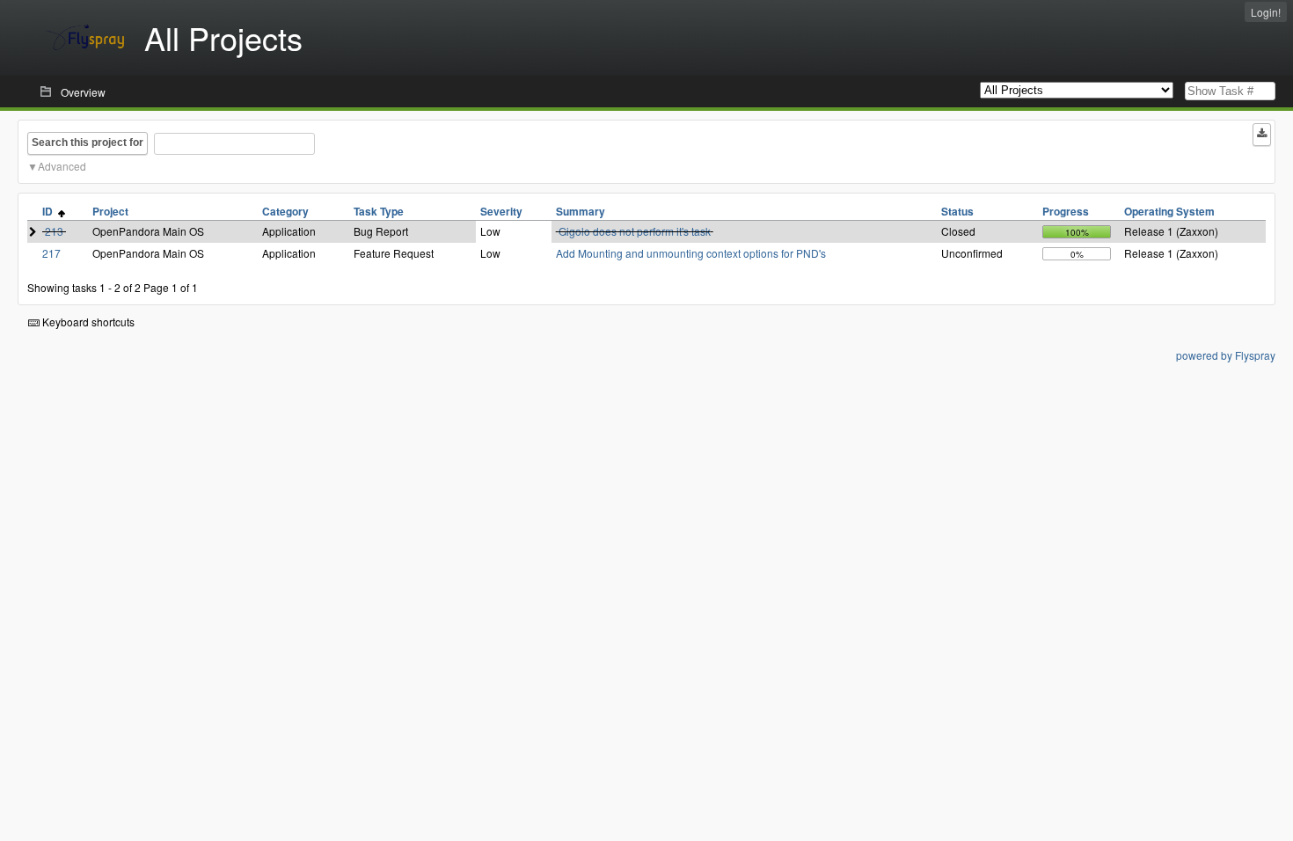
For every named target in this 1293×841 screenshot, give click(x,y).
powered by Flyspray (1225, 354)
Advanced (62, 165)
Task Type (379, 211)
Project (110, 211)
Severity (501, 211)
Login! (1266, 11)
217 (51, 252)
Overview (83, 91)
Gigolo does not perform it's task (635, 230)
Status (957, 211)
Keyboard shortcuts (87, 321)
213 (54, 230)
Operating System (1169, 211)
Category (285, 211)
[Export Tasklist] (1262, 134)
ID (50, 211)
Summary (580, 211)
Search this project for (87, 142)
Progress (1065, 211)
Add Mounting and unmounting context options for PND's (691, 252)
